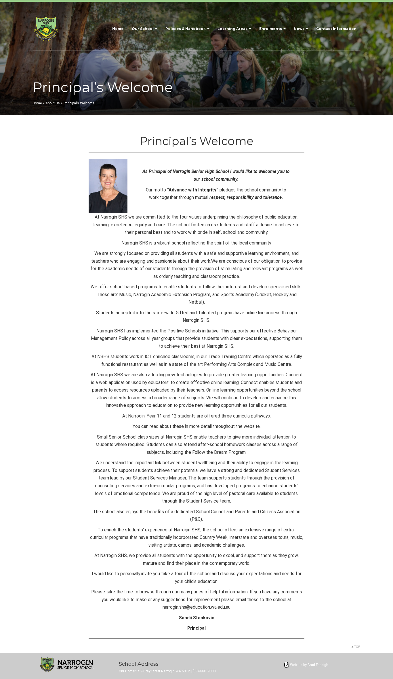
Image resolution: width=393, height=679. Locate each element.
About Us (52, 103)
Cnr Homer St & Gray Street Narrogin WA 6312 (154, 671)
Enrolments (271, 29)
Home (118, 29)
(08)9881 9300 (204, 671)
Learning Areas (233, 29)
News (299, 29)
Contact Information (336, 29)
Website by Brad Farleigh (309, 665)
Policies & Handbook (186, 29)
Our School (143, 29)
